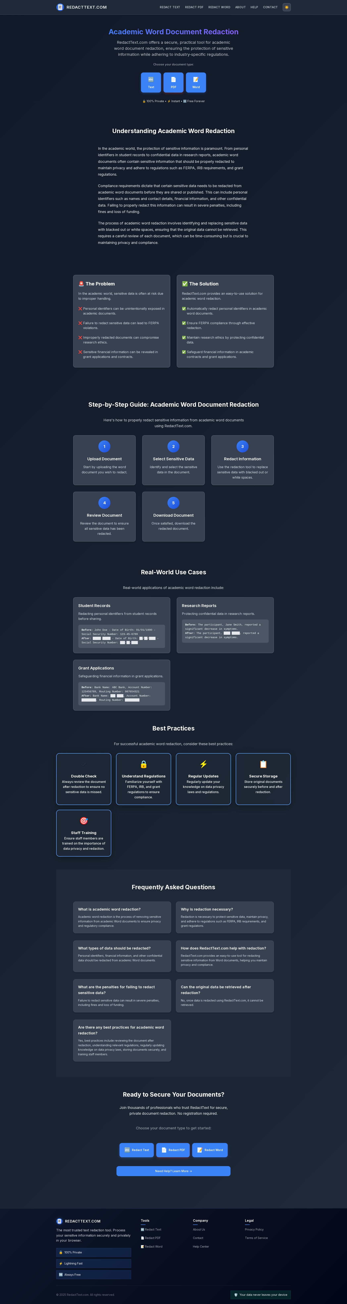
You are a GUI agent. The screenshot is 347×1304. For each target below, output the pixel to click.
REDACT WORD (219, 7)
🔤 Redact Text (151, 1229)
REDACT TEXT (170, 7)
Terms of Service (256, 1238)
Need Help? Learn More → (173, 1171)
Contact (198, 1238)
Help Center (201, 1246)
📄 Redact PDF (151, 1238)
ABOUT (240, 7)
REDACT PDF (194, 7)
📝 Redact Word (151, 1246)
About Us (199, 1229)
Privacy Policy (254, 1229)
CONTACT (270, 7)
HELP (254, 7)
